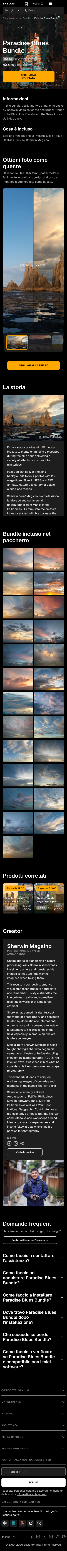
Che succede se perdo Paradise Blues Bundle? (33, 1337)
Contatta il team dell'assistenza (30, 1240)
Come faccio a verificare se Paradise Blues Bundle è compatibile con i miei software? (33, 1359)
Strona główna (10, 18)
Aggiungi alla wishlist (18, 891)
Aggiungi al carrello (28, 76)
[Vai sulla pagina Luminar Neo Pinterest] (64, 1537)
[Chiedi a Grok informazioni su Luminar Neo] (30, 1523)
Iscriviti (33, 1482)
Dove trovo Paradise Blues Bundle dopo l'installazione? (33, 1317)
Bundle (26, 18)
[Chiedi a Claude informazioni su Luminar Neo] (22, 1523)
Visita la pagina (25, 1152)
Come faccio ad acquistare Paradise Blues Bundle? (33, 1278)
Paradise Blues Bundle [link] (46, 18)
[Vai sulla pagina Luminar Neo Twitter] (57, 1537)
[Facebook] (9, 1143)
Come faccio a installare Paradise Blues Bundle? (33, 1297)
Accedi (38, 4)
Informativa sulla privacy (32, 1494)
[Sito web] (22, 1143)
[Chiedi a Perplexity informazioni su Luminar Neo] (13, 1523)
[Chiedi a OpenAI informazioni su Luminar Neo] (5, 1523)
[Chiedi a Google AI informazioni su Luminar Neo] (39, 1523)
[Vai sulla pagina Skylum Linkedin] (44, 1537)
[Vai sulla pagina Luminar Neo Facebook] (31, 1537)
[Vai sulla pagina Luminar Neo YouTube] (51, 1537)
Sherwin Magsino (27, 58)
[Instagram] (16, 1143)
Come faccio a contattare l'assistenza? (33, 1258)
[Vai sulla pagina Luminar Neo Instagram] (38, 1537)
